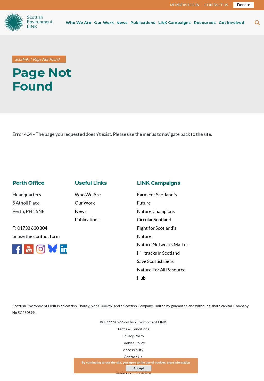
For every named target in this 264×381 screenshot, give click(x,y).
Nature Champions (156, 211)
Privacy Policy (133, 336)
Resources (205, 22)
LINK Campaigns (174, 22)
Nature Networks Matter (162, 244)
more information (178, 362)
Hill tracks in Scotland (158, 253)
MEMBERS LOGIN (184, 5)
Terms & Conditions (133, 329)
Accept (138, 368)
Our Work (104, 22)
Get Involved (231, 22)
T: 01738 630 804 (29, 228)
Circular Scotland (154, 219)
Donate (243, 4)
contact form (46, 236)
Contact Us (133, 357)
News (122, 22)
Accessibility (133, 350)
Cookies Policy (133, 343)
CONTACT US (216, 5)
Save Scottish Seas (155, 261)
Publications (142, 22)
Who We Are (78, 22)
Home (28, 22)
